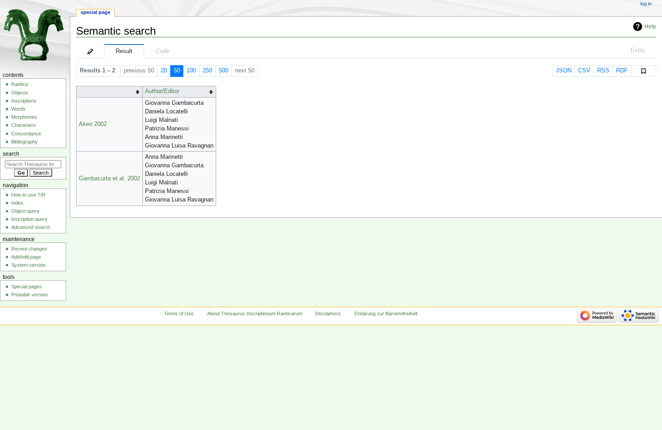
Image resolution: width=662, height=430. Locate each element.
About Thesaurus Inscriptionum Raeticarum (254, 313)
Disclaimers (328, 313)
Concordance (26, 133)
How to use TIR (28, 194)
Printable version (29, 294)
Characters (23, 125)
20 (164, 70)
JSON (563, 70)
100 (191, 70)
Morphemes (24, 117)
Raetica (19, 84)
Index (17, 203)
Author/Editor (162, 91)
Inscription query (29, 219)
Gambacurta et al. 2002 (109, 178)
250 (207, 70)
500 (223, 70)
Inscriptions (23, 100)
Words (18, 109)
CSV (584, 70)
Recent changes (29, 248)
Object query (25, 211)
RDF (622, 70)
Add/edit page (26, 257)
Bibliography (24, 141)
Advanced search (30, 227)
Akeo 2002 (93, 124)
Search (11, 154)
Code (162, 51)
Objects (19, 92)
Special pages (26, 286)
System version (28, 265)
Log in (646, 3)
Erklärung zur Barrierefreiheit (385, 313)
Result (124, 51)
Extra (637, 50)
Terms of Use (179, 313)
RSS (603, 70)
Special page (95, 12)
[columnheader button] (109, 91)
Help (650, 26)
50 (177, 70)
